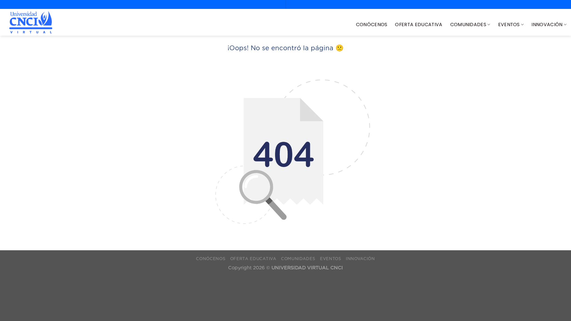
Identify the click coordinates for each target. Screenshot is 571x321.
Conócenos (372, 24)
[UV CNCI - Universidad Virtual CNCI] (30, 22)
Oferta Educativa (418, 24)
